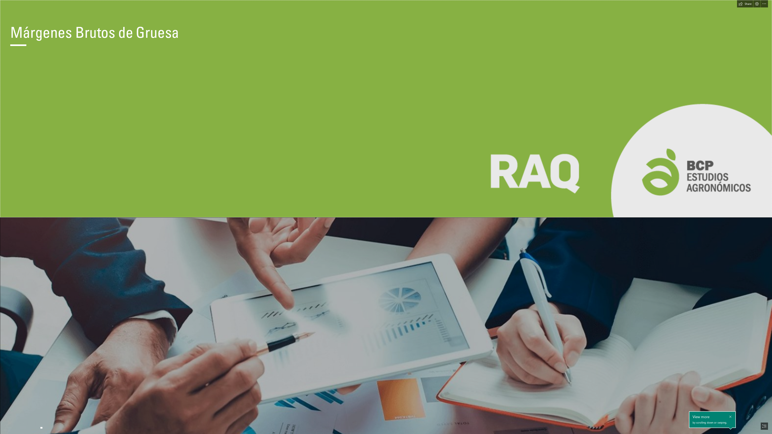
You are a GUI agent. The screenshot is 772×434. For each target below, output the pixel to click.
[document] (386, 217)
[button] (745, 3)
